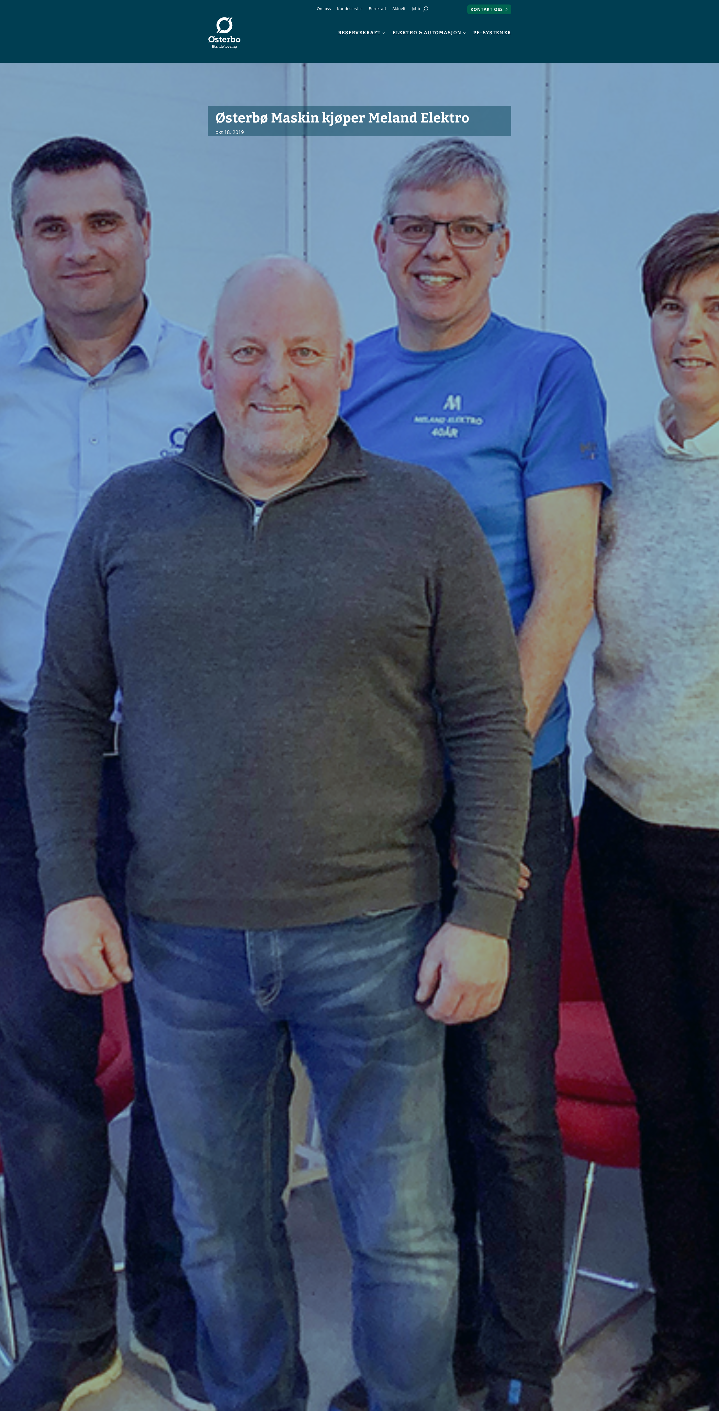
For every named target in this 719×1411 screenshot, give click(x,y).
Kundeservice (350, 9)
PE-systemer (492, 33)
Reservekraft (359, 33)
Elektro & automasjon (427, 33)
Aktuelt (399, 9)
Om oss (324, 9)
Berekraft (377, 9)
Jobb (416, 9)
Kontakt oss (486, 9)
